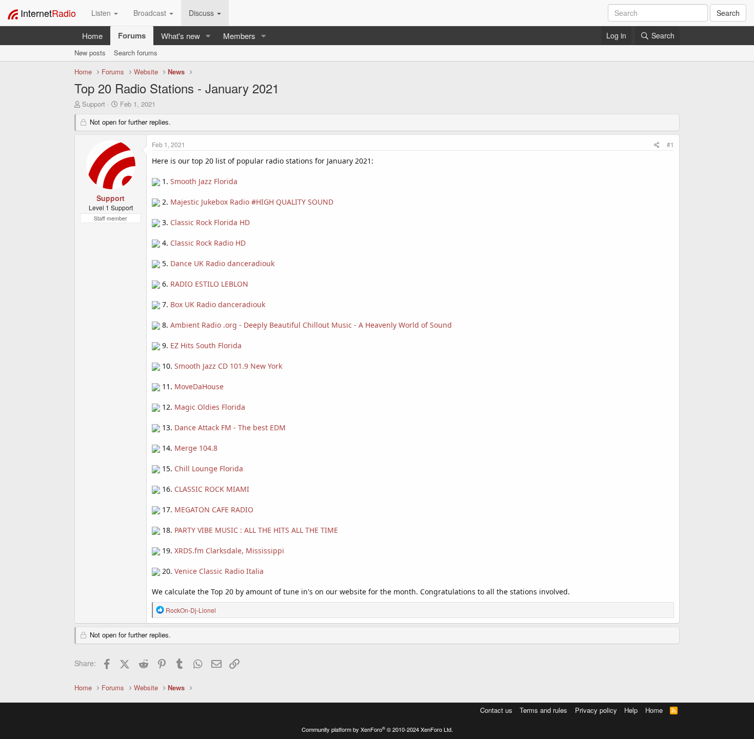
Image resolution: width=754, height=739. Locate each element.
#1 (670, 144)
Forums (132, 35)
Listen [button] (102, 13)
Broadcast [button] (150, 13)
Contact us (496, 710)
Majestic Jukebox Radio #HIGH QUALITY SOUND (251, 202)
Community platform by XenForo (377, 729)
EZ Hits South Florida (206, 345)
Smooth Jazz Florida (203, 181)
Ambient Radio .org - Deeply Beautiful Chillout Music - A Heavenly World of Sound (311, 325)
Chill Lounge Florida (208, 468)
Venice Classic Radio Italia (219, 571)
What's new (180, 35)
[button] (208, 35)
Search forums (135, 52)
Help (631, 710)
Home (92, 35)
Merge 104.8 (195, 448)
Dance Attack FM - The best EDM (230, 427)
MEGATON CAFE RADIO (213, 509)
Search (728, 13)
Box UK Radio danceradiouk (217, 304)
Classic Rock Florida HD (210, 222)
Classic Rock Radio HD (208, 243)
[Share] (656, 144)
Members (239, 35)
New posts (90, 52)
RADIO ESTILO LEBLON (209, 284)
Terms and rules (543, 710)
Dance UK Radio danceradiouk (222, 263)
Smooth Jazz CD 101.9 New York (228, 366)
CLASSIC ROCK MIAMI (211, 489)
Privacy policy (596, 710)
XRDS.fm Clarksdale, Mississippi (229, 550)
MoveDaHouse (199, 386)
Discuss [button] (202, 13)
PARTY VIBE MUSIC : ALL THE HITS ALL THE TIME (256, 530)
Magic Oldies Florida (209, 407)
